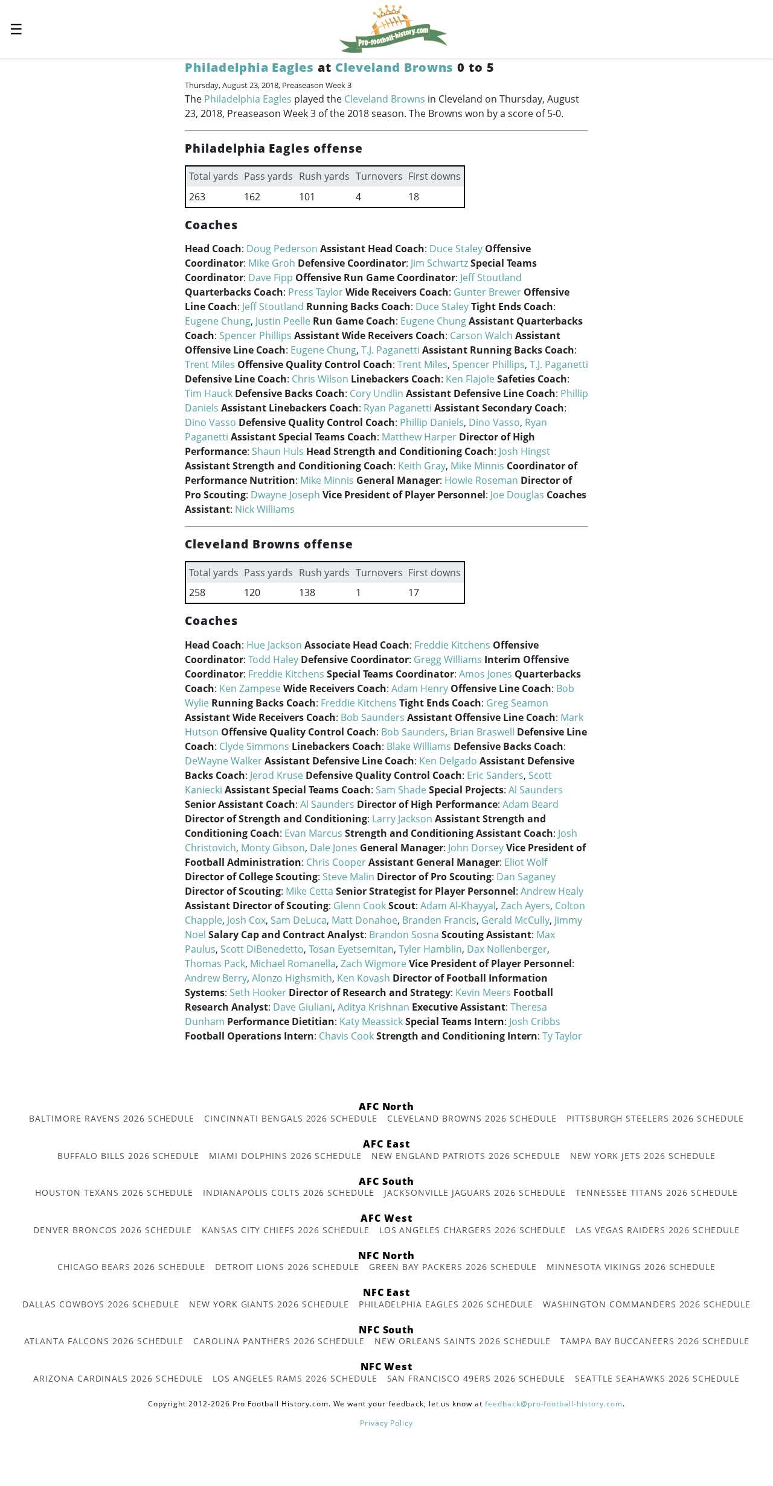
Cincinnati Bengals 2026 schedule (290, 1118)
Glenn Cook (359, 905)
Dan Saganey (526, 876)
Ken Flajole (470, 379)
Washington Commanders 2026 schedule (647, 1304)
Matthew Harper (419, 436)
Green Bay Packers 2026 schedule (453, 1266)
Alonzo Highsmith (292, 978)
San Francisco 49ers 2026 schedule (476, 1378)
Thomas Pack (215, 963)
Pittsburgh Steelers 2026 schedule (655, 1118)
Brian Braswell (482, 731)
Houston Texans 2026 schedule (114, 1192)
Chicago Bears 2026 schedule (131, 1266)
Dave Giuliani (303, 1007)
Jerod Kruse (276, 775)
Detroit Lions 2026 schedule (287, 1266)
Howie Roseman (481, 480)
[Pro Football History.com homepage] (393, 27)
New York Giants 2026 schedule (269, 1304)
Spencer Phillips (255, 335)
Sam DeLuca (299, 920)
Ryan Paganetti (398, 407)
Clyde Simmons (254, 746)
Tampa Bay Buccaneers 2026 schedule (654, 1341)
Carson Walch (481, 335)
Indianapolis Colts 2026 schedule (288, 1192)
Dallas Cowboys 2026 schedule (100, 1304)
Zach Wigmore (373, 963)
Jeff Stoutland (491, 277)
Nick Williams (265, 509)
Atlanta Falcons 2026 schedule (104, 1341)
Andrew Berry (216, 978)
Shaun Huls (278, 451)
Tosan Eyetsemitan (351, 949)
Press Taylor (315, 292)
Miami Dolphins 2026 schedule (285, 1155)
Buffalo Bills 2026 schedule (128, 1155)
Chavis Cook (346, 1036)
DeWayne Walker (223, 760)
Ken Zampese (250, 688)
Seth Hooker (257, 992)
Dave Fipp (270, 277)
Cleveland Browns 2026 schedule (472, 1118)
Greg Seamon (517, 703)
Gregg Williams (448, 659)
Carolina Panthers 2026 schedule (279, 1341)
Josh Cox (246, 920)
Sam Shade (401, 789)
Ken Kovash (363, 978)
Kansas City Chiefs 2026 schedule (286, 1230)
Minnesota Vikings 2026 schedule (631, 1266)
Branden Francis (439, 920)
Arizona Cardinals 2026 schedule (118, 1378)
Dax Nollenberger (507, 949)
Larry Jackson (402, 818)
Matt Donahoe (364, 920)
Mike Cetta (309, 891)
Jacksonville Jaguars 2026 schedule (475, 1192)
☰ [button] (16, 29)
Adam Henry (419, 688)
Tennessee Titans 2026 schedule (657, 1192)
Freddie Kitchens (452, 645)
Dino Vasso (210, 422)
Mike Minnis (477, 465)
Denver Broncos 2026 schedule (112, 1230)
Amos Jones (485, 674)
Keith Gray (422, 465)
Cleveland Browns (394, 67)
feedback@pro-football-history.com (554, 1404)
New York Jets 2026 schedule (643, 1155)
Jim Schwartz (439, 263)
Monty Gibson (273, 847)
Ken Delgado (448, 760)
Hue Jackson (274, 645)
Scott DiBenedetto (262, 949)
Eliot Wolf (525, 862)
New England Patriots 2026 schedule (465, 1155)
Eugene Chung (218, 321)
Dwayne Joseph (285, 494)
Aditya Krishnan (373, 1007)
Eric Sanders (495, 775)
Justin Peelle (282, 321)
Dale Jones (334, 847)
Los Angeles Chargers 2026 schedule (472, 1230)
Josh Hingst (524, 451)
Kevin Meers (483, 992)
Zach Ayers (525, 905)
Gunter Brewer (487, 292)
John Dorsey (476, 847)
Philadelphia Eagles (249, 67)
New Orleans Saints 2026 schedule (462, 1341)
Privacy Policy (386, 1423)
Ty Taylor (562, 1036)
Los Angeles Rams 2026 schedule (295, 1378)
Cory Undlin (376, 393)
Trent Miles (210, 364)
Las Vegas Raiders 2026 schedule (658, 1230)
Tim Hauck (209, 393)
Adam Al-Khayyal (458, 905)
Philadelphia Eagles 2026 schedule (446, 1304)
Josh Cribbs (534, 1021)
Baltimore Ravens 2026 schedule (111, 1118)
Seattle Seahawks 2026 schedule (657, 1378)
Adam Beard (530, 804)
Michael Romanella (293, 963)
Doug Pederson (282, 248)
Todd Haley (273, 659)
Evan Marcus (313, 833)
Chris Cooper (336, 862)
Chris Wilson (320, 379)
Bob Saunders (373, 717)
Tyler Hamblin (430, 949)
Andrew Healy (552, 891)
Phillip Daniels (432, 422)
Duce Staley (456, 248)
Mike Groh (271, 263)
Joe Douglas (517, 494)
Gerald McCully (515, 920)
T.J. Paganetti (390, 350)
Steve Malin (348, 876)
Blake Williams (418, 746)
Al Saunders (535, 789)
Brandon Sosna (404, 934)
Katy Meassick (371, 1021)
